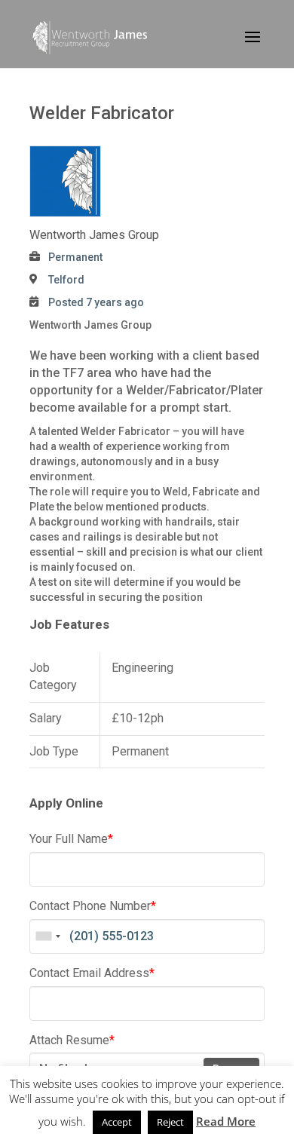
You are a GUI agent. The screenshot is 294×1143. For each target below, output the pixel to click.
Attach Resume (72, 1040)
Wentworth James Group (94, 235)
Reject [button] (170, 1122)
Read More (226, 1121)
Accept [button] (117, 1122)
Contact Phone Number (92, 906)
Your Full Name (71, 839)
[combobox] (47, 936)
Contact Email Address (92, 973)
